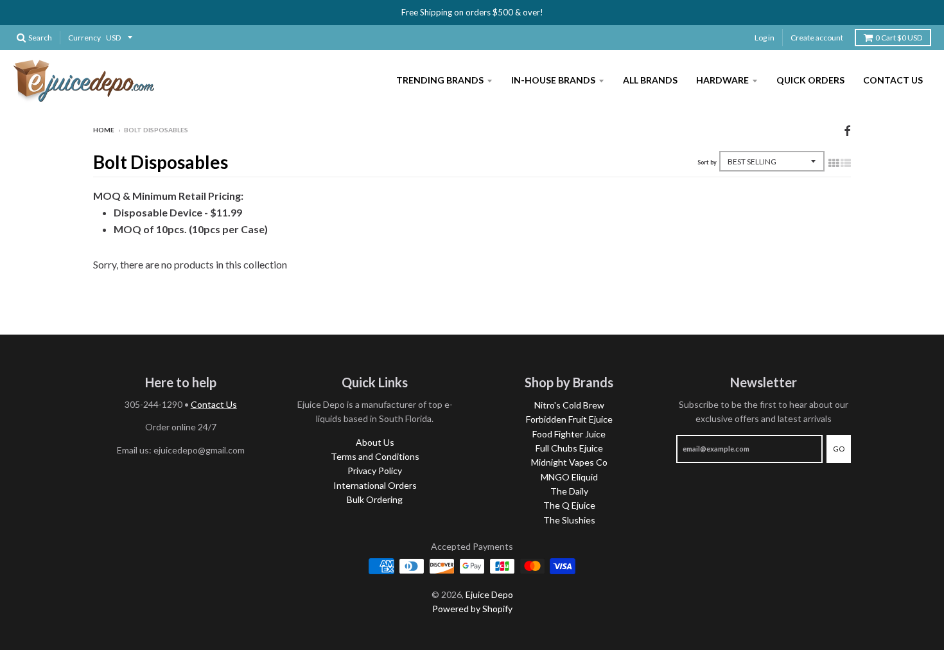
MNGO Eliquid (569, 476)
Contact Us (893, 80)
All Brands (650, 80)
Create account (817, 37)
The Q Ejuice (569, 505)
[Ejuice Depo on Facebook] (847, 130)
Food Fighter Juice (569, 433)
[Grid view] (833, 162)
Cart (898, 37)
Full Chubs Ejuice (569, 448)
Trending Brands (440, 80)
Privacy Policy (374, 470)
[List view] (846, 162)
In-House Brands (553, 80)
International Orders (375, 485)
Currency (84, 37)
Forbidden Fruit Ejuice (569, 419)
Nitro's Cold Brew (569, 405)
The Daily (569, 491)
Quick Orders (810, 80)
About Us (375, 442)
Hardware (722, 80)
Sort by (707, 162)
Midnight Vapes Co (569, 462)
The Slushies (569, 519)
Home (103, 130)
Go (838, 448)
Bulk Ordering (375, 499)
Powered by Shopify (472, 608)
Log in (764, 37)
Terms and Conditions (375, 456)
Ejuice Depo (489, 594)
